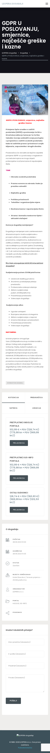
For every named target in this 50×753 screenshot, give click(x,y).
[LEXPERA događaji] (25, 735)
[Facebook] (13, 615)
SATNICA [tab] (13, 408)
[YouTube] (18, 615)
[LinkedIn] (16, 615)
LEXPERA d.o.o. (18, 592)
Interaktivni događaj (15, 383)
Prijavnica (19, 443)
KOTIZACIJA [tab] (13, 397)
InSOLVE (16, 603)
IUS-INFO (23, 603)
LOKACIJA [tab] (36, 408)
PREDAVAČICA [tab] (36, 397)
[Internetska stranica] (21, 615)
